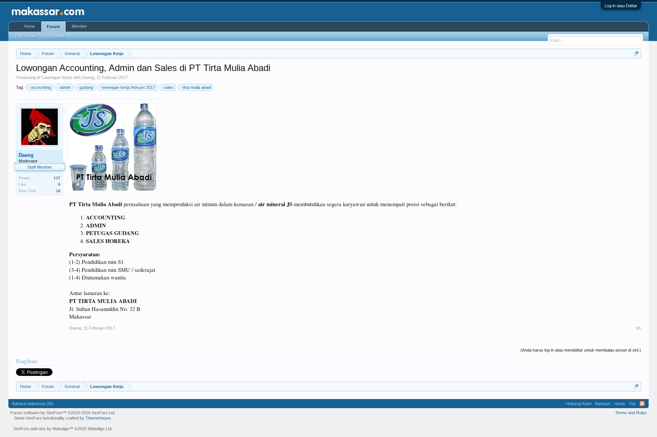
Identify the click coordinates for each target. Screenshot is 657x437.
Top (632, 403)
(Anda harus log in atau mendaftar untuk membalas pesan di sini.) (581, 350)
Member (79, 26)
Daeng (88, 77)
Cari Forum (25, 36)
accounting (41, 87)
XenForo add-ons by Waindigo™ (43, 428)
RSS (642, 403)
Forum (53, 26)
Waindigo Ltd (99, 428)
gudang (86, 87)
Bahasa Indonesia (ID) (33, 403)
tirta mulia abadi (196, 87)
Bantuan (602, 403)
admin (65, 87)
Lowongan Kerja (56, 77)
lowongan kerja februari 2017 (128, 87)
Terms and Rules (631, 412)
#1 (638, 328)
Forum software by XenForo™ (63, 412)
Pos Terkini (54, 36)
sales (169, 87)
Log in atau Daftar (621, 5)
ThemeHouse (98, 418)
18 (58, 191)
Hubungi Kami (578, 403)
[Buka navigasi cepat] (636, 53)
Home (29, 26)
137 (57, 178)
